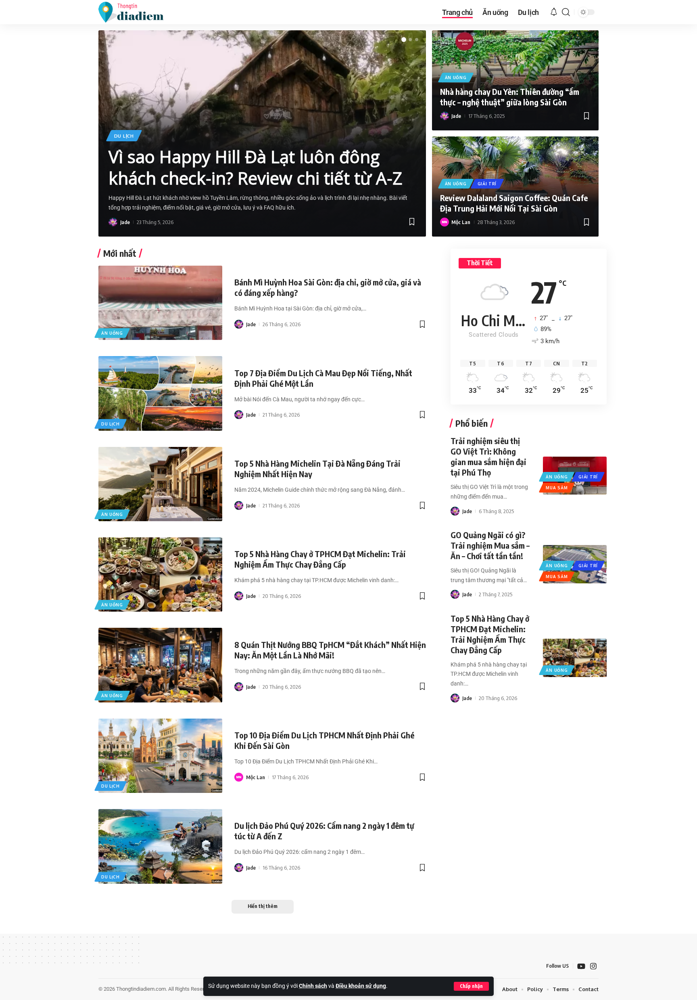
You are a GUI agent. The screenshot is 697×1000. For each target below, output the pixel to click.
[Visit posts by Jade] (113, 222)
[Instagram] (593, 966)
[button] (471, 986)
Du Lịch (124, 136)
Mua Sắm (557, 487)
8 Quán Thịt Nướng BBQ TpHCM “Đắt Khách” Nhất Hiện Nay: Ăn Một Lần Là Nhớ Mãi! (330, 649)
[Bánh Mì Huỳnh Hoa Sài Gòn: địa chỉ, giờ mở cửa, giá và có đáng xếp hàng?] (160, 303)
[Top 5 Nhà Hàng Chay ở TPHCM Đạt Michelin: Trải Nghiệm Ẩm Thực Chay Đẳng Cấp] (160, 574)
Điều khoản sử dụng (361, 986)
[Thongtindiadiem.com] (136, 12)
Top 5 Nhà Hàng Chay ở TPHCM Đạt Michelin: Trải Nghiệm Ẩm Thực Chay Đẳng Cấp (320, 559)
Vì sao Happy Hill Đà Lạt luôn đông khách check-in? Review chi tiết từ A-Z (256, 167)
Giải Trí (487, 183)
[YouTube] (581, 966)
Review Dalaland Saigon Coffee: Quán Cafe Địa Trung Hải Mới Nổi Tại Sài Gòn (514, 203)
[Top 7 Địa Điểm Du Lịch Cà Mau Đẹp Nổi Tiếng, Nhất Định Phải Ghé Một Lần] (160, 393)
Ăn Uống (456, 77)
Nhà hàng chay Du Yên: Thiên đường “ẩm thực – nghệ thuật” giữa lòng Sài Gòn (509, 96)
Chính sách (313, 986)
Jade (125, 222)
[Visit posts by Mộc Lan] (444, 222)
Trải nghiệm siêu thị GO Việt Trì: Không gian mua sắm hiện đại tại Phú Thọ (488, 456)
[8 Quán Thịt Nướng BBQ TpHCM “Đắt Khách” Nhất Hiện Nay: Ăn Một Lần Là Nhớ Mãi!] (160, 665)
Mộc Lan (460, 222)
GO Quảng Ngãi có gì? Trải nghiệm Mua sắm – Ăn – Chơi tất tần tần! (490, 545)
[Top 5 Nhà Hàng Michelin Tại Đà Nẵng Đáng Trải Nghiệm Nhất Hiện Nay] (160, 484)
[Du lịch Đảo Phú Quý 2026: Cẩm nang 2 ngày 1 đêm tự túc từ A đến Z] (160, 846)
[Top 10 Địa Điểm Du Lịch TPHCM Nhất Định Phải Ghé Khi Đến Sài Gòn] (160, 756)
